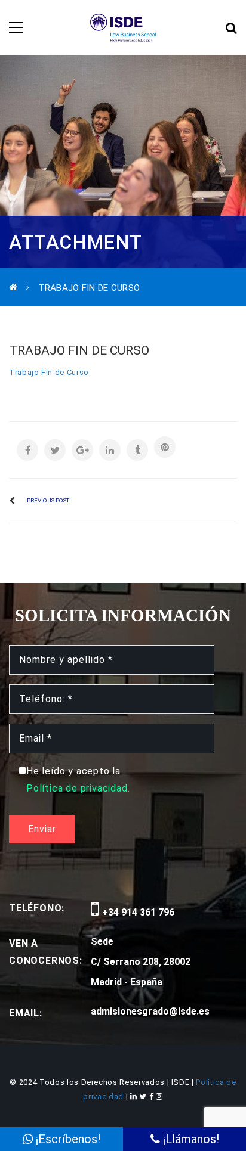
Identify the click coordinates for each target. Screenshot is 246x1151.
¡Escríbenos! (66, 1139)
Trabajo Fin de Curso (49, 372)
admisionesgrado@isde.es (150, 1011)
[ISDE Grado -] (123, 27)
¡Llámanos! (189, 1139)
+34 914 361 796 (137, 912)
